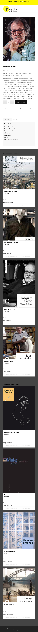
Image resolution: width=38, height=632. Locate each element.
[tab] (7, 119)
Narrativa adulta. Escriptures (25, 110)
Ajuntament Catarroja (13, 108)
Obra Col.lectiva (7, 505)
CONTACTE (26, 1)
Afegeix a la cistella (21, 102)
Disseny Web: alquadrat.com (25, 628)
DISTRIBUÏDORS (18, 1)
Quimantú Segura (8, 202)
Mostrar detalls (26, 205)
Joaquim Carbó (7, 320)
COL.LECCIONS (9, 110)
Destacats (16, 110)
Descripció (7, 119)
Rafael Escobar (7, 561)
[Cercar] (28, 8)
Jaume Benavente (8, 614)
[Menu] (32, 8)
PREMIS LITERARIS (7, 112)
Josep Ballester (7, 253)
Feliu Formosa (7, 371)
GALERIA (10, 1)
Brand (15, 120)
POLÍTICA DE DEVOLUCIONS (18, 4)
